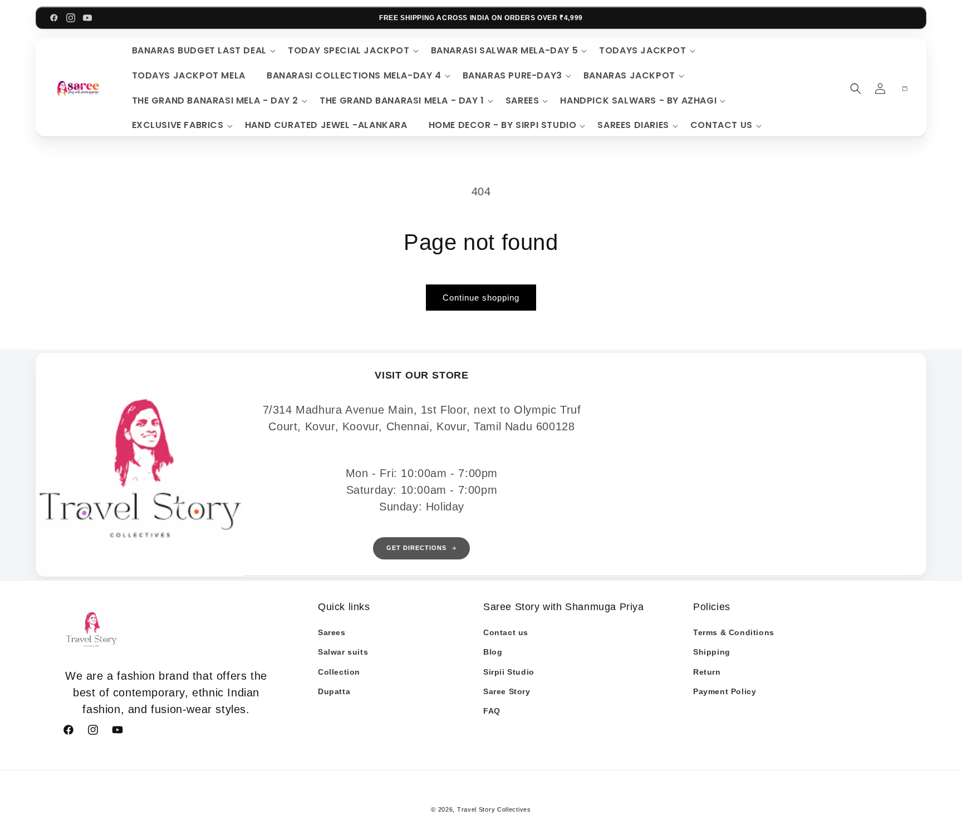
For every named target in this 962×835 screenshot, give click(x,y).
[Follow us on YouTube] (87, 17)
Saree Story (507, 691)
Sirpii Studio (508, 671)
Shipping (711, 651)
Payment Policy (724, 691)
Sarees (332, 632)
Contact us (505, 632)
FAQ (491, 710)
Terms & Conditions (733, 632)
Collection (339, 671)
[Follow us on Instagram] (70, 17)
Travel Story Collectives (494, 809)
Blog (492, 651)
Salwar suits (343, 651)
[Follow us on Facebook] (54, 17)
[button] (202, 50)
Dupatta (334, 691)
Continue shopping (481, 297)
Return (707, 671)
